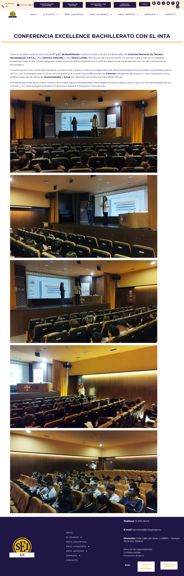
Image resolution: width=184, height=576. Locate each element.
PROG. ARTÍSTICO (126, 14)
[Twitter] (158, 3)
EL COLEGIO (49, 14)
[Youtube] (168, 3)
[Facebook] (154, 3)
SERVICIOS (150, 14)
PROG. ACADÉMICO (99, 14)
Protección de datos (134, 555)
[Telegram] (177, 3)
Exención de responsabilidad (138, 549)
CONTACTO (170, 14)
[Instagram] (163, 3)
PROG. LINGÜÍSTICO (74, 14)
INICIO (33, 14)
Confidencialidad (132, 552)
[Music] (177, 6)
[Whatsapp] (173, 3)
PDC (127, 565)
